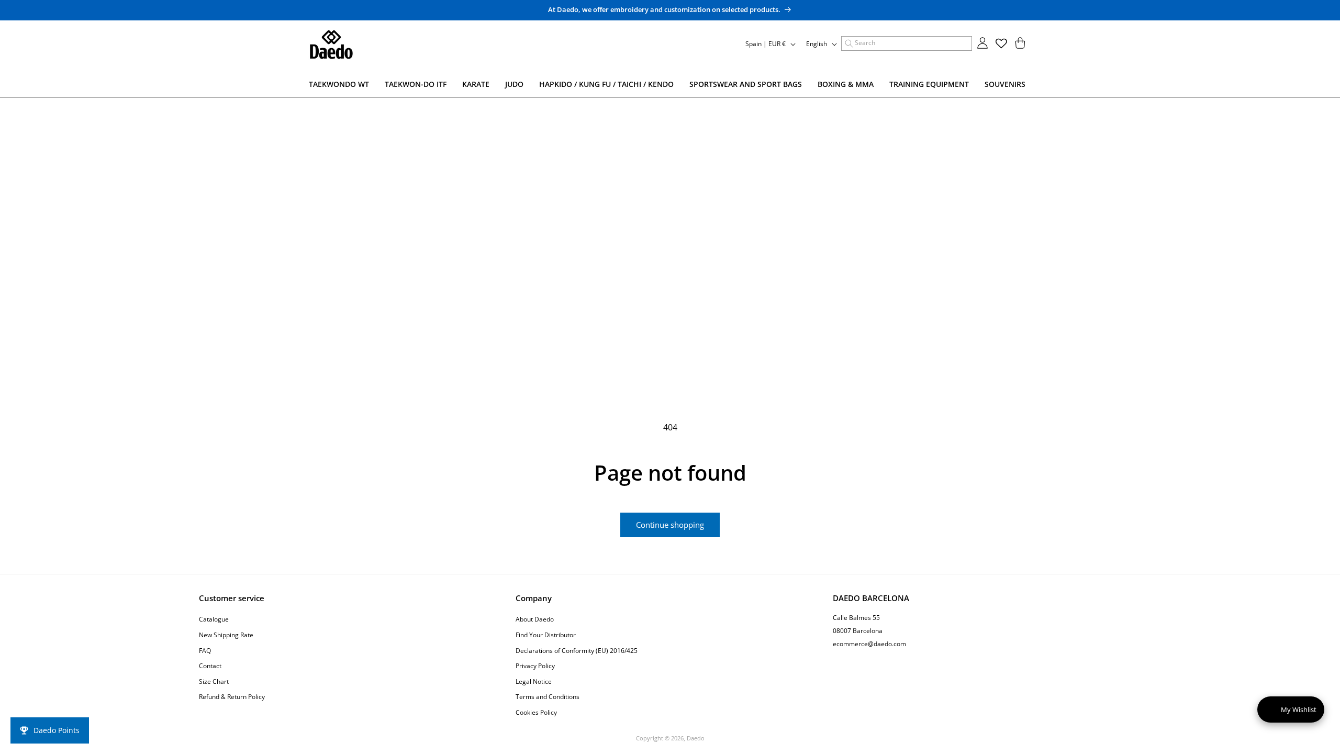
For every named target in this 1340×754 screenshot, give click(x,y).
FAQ (205, 650)
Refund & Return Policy (232, 696)
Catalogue (214, 619)
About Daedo (535, 619)
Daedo (696, 738)
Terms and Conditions (547, 696)
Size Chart (214, 681)
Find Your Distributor (546, 634)
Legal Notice (534, 681)
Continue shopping (670, 524)
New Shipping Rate (226, 634)
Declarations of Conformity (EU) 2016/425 (577, 650)
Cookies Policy (536, 712)
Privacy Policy (535, 665)
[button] (906, 43)
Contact (210, 665)
